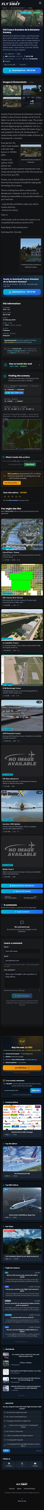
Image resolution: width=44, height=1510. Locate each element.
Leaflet (19, 449)
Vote (6, 1450)
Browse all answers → (22, 1341)
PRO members (9, 342)
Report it (13, 353)
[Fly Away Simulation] (19, 3)
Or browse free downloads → (22, 1072)
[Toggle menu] (40, 3)
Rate (18, 54)
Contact (12, 1489)
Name (6, 947)
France (7, 61)
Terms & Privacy (29, 1489)
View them (30, 464)
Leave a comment (23, 912)
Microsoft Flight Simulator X (18, 8)
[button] (22, 432)
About (19, 1489)
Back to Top (22, 1501)
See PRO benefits (11, 483)
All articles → (22, 1395)
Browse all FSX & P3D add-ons (23, 886)
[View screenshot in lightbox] (39, 23)
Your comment (9, 970)
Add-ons (5, 8)
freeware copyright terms (16, 351)
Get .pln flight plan (15, 392)
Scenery (30, 8)
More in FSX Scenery (23, 891)
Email (6, 956)
